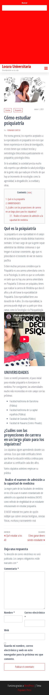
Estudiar (7, 110)
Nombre (9, 612)
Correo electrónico (34, 615)
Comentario (11, 569)
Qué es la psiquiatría (15, 199)
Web (6, 630)
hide (29, 192)
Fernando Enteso (13, 130)
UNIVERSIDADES (13, 203)
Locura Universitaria (16, 66)
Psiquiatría (18, 110)
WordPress (29, 685)
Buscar (24, 3)
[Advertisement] (24, 37)
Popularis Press (24, 690)
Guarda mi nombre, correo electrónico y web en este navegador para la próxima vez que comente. (23, 652)
